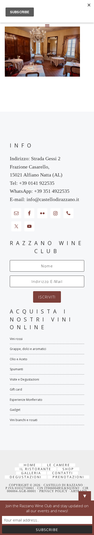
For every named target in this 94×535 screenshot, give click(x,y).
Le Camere (58, 465)
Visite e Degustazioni (24, 379)
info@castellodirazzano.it (53, 199)
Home (30, 465)
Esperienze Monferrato (26, 400)
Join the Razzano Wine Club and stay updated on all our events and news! (47, 508)
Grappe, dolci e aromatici (28, 349)
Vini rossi (16, 339)
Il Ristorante (35, 469)
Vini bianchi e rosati (23, 420)
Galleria (31, 473)
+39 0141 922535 (36, 183)
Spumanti (16, 369)
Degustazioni (26, 477)
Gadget (15, 410)
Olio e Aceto (18, 359)
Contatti (62, 473)
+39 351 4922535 (51, 191)
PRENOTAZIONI (68, 477)
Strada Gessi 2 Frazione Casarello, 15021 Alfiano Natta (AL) (36, 166)
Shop (68, 469)
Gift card (16, 389)
